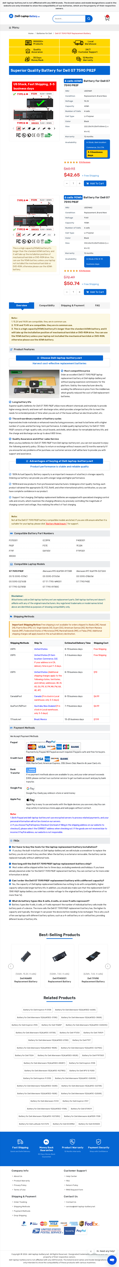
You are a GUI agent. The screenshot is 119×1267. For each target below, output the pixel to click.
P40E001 (80, 540)
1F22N (79, 545)
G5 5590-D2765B (17, 581)
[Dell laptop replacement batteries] (24, 16)
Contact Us (71, 1202)
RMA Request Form (74, 1190)
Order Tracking (20, 1202)
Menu (15, 27)
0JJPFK (46, 540)
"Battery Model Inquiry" (56, 524)
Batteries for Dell (44, 33)
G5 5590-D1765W (51, 576)
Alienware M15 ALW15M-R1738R (57, 571)
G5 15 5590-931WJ (18, 576)
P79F (11, 551)
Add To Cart (97, 183)
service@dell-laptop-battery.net (80, 1206)
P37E (45, 545)
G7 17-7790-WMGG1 (52, 581)
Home (31, 33)
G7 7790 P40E (83, 581)
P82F (11, 545)
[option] (34, 108)
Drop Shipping (20, 1215)
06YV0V (46, 551)
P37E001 (13, 540)
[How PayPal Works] (75, 1231)
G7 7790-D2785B (17, 587)
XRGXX (12, 556)
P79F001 (80, 551)
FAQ (68, 1181)
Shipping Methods (22, 1206)
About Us (18, 1176)
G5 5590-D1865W (84, 576)
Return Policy (72, 1185)
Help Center (71, 1176)
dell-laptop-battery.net (38, 1254)
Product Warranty (22, 1181)
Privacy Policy (20, 1185)
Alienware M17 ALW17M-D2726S (91, 571)
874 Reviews (84, 162)
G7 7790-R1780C (51, 587)
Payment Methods (22, 1211)
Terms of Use (20, 1190)
